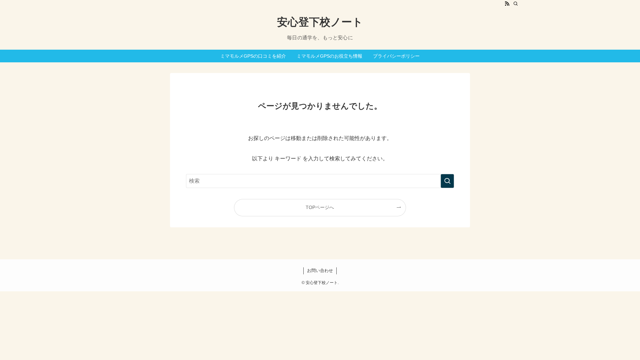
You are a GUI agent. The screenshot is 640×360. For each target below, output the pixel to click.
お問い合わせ (320, 270)
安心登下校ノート (320, 22)
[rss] (507, 3)
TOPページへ (320, 207)
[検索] (515, 3)
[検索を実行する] (447, 181)
